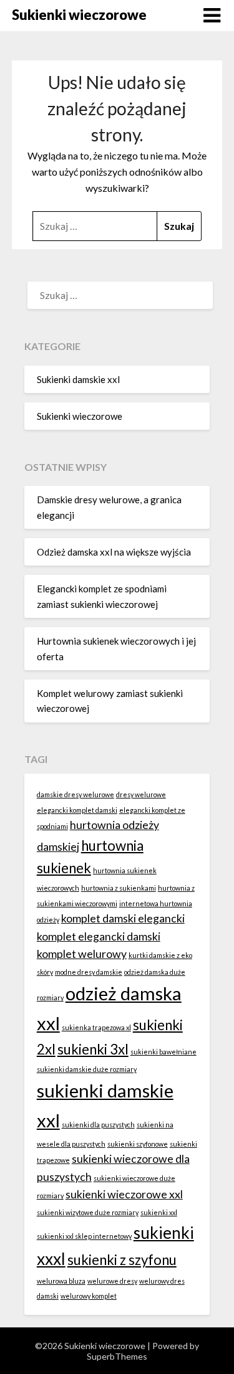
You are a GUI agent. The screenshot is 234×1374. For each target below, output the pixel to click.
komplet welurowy (82, 953)
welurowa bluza (61, 1281)
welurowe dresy (112, 1281)
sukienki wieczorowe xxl (124, 1194)
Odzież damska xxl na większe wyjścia (114, 551)
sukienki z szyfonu (122, 1259)
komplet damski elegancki (123, 918)
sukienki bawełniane (163, 1052)
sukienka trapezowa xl (96, 1027)
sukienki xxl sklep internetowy (84, 1236)
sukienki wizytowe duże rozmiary (88, 1212)
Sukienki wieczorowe (79, 14)
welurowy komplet (89, 1296)
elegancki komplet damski (77, 810)
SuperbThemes (117, 1356)
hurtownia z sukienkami (118, 888)
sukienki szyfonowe (137, 1144)
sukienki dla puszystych (98, 1125)
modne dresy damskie (88, 972)
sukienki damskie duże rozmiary (87, 1069)
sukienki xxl (158, 1212)
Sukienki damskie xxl (78, 379)
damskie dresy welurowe (75, 794)
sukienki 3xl (93, 1049)
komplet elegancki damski (98, 936)
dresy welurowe (141, 794)
